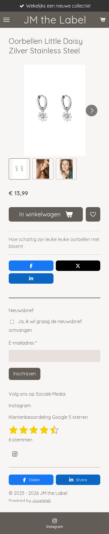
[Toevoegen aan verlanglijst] (93, 214)
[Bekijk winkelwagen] (102, 20)
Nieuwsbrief (21, 310)
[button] (19, 169)
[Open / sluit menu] (6, 20)
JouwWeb (41, 500)
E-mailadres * (23, 343)
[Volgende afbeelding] (91, 110)
